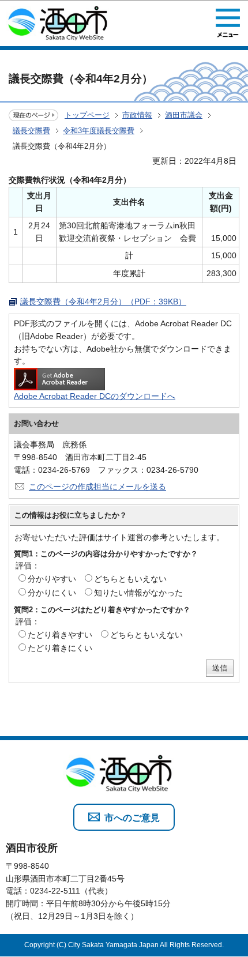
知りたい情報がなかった (138, 592)
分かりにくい (52, 592)
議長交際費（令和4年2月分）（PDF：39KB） (103, 301)
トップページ (87, 115)
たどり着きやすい (60, 634)
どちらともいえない (130, 578)
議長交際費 (31, 130)
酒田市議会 (183, 115)
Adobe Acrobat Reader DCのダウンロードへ (94, 396)
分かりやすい (52, 578)
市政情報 (137, 115)
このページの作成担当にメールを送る (97, 486)
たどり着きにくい (60, 648)
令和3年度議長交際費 (98, 130)
